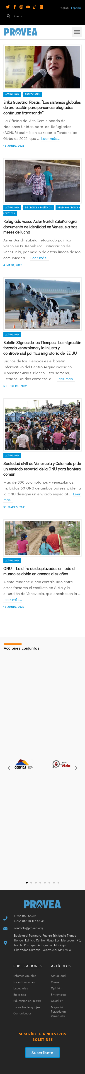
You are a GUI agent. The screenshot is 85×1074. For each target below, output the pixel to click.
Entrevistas (32, 94)
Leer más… (50, 138)
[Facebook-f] (15, 7)
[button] (77, 32)
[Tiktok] (34, 7)
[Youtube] (28, 7)
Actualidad (12, 94)
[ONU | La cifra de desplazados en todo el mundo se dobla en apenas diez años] (42, 538)
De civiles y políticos (38, 207)
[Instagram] (21, 7)
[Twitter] (8, 7)
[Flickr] (41, 7)
